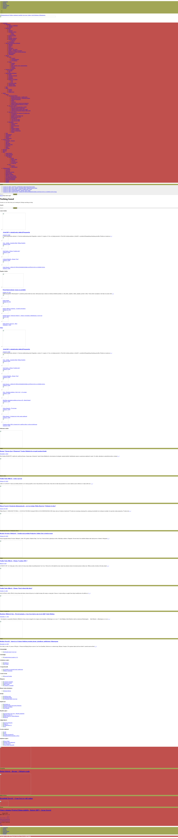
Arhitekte (10, 26)
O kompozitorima (15, 59)
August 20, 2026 (6, 425)
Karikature (10, 78)
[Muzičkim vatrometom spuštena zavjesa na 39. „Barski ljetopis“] (5, 397)
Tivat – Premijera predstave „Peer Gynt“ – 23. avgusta (15, 392)
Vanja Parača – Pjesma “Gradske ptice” (11, 251)
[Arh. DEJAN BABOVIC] (6, 662)
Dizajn (9, 46)
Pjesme (9, 62)
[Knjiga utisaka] (5, 298)
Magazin (5, 150)
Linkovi (7, 182)
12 (3, 819)
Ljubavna (13, 160)
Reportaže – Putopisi (10, 140)
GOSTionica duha (12, 83)
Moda (7, 88)
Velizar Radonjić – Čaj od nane (9, 408)
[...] (111, 236)
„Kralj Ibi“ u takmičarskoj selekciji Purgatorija (16, 232)
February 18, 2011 (7, 292)
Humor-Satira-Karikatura (11, 73)
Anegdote (10, 77)
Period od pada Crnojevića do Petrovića (20, 103)
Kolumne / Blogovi (12, 38)
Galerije (7, 142)
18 (2, 820)
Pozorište (10, 70)
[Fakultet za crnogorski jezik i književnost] (13, 669)
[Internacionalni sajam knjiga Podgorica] (12, 705)
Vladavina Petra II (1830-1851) (18, 108)
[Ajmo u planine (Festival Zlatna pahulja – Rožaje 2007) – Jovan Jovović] (4, 806)
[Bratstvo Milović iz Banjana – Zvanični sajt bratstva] (5, 306)
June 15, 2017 (6, 316)
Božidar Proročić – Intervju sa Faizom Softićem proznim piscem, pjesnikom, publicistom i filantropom (29, 641)
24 (0, 822)
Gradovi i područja (15, 129)
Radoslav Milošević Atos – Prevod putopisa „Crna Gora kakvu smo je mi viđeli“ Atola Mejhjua (27, 614)
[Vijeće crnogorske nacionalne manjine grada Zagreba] (7, 683)
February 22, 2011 (7, 309)
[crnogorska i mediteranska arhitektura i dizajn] (6, 664)
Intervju (10, 36)
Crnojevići (13, 102)
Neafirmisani (11, 41)
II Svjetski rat (14, 118)
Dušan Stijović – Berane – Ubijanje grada (15, 771)
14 (6, 819)
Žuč (12, 80)
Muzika (7, 55)
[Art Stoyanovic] (7, 743)
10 (0, 819)
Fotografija (10, 48)
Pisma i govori (14, 123)
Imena (7, 147)
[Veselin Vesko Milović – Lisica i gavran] (11, 474)
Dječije (12, 64)
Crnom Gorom (6, 139)
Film (9, 72)
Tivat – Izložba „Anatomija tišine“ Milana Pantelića (14, 243)
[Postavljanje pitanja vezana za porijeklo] (13, 287)
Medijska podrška (9, 174)
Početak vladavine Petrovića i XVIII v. (19, 104)
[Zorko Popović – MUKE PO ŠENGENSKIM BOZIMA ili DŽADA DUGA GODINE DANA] (5, 264)
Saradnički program (10, 172)
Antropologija (9, 134)
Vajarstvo (10, 45)
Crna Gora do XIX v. (13, 95)
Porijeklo (8, 148)
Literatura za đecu (12, 31)
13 (4, 819)
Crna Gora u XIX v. (12, 105)
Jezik (7, 133)
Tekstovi (10, 90)
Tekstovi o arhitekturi (13, 25)
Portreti (12, 132)
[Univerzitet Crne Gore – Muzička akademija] (13, 713)
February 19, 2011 (7, 301)
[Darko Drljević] (7, 691)
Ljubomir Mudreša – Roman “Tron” (11, 259)
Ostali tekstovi (14, 167)
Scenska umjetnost (10, 69)
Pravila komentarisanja (11, 178)
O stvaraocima (14, 162)
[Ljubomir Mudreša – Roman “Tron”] (5, 256)
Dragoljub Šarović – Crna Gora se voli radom (16, 798)
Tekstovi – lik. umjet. (13, 49)
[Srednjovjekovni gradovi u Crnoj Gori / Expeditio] (10, 657)
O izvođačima (14, 60)
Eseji (9, 29)
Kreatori (10, 89)
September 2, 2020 (7, 325)
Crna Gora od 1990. (15, 120)
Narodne (13, 63)
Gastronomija (8, 138)
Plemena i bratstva (15, 128)
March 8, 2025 (3, 563)
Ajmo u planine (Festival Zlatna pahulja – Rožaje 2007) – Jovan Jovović (25, 810)
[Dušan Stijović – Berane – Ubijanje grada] (15, 767)
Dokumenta (10, 122)
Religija (7, 137)
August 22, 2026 (6, 268)
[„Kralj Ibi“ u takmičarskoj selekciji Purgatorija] (14, 229)
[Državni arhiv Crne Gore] (7, 696)
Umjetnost (5, 23)
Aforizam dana (11, 84)
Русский (5, 4)
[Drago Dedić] (6, 741)
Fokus (1, 327)
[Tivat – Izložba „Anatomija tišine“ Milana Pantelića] (5, 240)
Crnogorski (5, 1)
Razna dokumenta (15, 125)
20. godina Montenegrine (11, 177)
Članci (9, 56)
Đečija (12, 158)
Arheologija (8, 135)
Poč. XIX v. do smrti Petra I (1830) (19, 107)
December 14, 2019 (4, 644)
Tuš (12, 82)
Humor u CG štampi (12, 79)
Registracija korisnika (10, 179)
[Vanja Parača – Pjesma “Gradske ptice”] (5, 248)
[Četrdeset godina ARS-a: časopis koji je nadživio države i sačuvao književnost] (5, 422)
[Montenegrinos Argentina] (8, 681)
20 (4, 820)
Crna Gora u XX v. (12, 112)
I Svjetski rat (14, 114)
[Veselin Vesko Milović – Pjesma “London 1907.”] (11, 557)
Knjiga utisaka (6, 5)
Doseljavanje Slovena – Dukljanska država (20, 98)
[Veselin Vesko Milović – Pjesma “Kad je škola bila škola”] (11, 584)
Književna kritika (12, 35)
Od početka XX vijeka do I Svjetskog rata (20, 113)
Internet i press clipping (11, 175)
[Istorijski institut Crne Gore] (7, 697)
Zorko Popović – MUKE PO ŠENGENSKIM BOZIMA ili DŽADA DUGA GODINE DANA (24, 267)
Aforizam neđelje (12, 85)
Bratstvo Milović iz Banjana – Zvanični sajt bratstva (14, 308)
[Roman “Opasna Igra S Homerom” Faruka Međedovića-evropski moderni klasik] (11, 447)
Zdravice (13, 40)
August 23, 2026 (6, 252)
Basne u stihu (14, 159)
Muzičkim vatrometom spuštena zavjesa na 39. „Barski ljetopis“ (17, 400)
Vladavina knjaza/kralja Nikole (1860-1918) (21, 110)
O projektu (8, 169)
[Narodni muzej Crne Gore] (9, 652)
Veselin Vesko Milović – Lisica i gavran (11, 478)
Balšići (12, 100)
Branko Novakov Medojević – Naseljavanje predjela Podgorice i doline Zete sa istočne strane (26, 533)
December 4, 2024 (4, 453)
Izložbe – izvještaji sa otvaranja (15, 50)
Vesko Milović (9, 155)
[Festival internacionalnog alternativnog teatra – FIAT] (4, 733)
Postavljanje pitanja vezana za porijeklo (14, 290)
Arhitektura (8, 24)
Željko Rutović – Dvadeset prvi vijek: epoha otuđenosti (15, 416)
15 (7, 819)
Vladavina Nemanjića (16, 99)
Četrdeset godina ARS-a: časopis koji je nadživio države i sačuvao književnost (20, 424)
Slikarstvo (10, 44)
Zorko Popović (9, 153)
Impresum (5, 6)
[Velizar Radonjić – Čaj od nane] (5, 406)
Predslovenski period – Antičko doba (19, 97)
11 (2, 819)
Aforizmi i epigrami (12, 75)
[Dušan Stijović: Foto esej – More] (5, 321)
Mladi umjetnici (11, 53)
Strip (7, 87)
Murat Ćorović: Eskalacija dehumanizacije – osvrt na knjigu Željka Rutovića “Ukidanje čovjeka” (28, 506)
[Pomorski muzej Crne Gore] (10, 699)
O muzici (13, 58)
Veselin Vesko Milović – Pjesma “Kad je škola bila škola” (16, 588)
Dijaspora (5, 149)
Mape (12, 127)
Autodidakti (11, 54)
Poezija (12, 34)
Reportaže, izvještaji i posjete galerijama (17, 51)
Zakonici (13, 124)
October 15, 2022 (4, 591)
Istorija (7, 94)
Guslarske (13, 68)
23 (9, 820)
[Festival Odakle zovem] (6, 704)
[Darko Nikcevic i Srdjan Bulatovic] (11, 716)
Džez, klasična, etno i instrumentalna (19, 65)
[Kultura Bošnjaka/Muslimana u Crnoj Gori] (6, 708)
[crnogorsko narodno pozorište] (4, 732)
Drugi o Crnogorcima (16, 130)
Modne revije (11, 92)
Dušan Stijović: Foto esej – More (10, 323)
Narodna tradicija (12, 39)
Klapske (13, 67)
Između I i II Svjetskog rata (17, 115)
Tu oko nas (13, 163)
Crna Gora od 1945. (15, 119)
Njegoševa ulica (9, 144)
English (4, 3)
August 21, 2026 (6, 393)
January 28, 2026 (4, 508)
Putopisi (13, 165)
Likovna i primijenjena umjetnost (13, 43)
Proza (12, 33)
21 (6, 820)
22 (7, 820)
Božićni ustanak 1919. (16, 117)
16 (9, 819)
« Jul (1, 825)
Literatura (10, 30)
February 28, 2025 (4, 536)
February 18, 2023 (4, 481)
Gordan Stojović (9, 154)
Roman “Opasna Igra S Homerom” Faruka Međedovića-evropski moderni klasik (23, 451)
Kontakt (4, 8)
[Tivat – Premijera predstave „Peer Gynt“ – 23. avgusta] (5, 389)
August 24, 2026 (6, 235)
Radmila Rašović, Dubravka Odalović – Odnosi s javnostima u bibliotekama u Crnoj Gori (22, 315)
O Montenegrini (6, 168)
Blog (4, 152)
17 (0, 820)
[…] (118, 456)
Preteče (10, 74)
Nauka (4, 93)
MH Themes (28, 836)
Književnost (8, 28)
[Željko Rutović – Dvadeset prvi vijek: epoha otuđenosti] (5, 414)
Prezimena (8, 145)
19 (3, 820)
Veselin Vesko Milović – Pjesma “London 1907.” (13, 561)
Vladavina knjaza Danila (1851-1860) (19, 109)
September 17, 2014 (4, 616)
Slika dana (8, 143)
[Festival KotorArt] (5, 717)
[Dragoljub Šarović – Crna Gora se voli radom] (15, 794)
